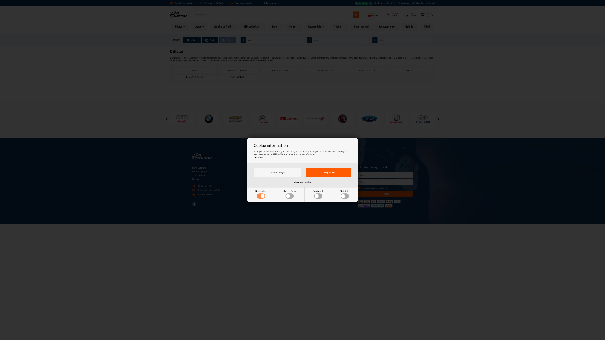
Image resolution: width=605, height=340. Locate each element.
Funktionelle (318, 191)
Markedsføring (289, 191)
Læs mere (258, 157)
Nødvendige (261, 191)
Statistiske (345, 191)
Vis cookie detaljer (302, 182)
